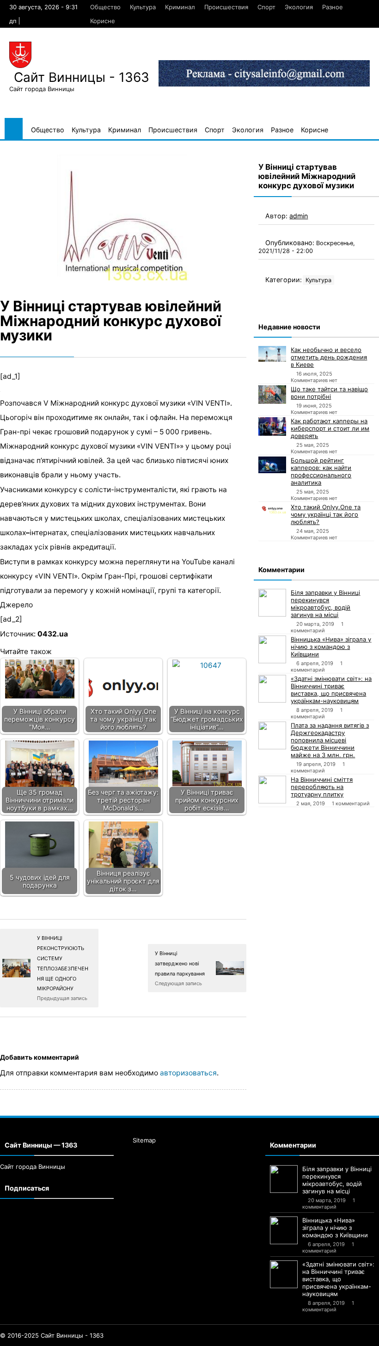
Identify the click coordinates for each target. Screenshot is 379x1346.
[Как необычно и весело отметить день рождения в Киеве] (272, 354)
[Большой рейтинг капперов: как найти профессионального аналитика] (272, 465)
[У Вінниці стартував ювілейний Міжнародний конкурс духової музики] (123, 217)
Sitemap (144, 1140)
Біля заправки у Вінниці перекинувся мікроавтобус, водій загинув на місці (325, 603)
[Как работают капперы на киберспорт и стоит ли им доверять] (272, 426)
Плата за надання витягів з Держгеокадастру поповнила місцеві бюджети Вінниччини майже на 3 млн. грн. (330, 740)
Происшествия (226, 7)
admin (298, 216)
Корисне (102, 21)
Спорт (266, 7)
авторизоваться (188, 1072)
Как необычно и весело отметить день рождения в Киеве (329, 357)
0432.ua (52, 634)
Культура (143, 7)
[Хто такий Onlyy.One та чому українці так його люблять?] (272, 508)
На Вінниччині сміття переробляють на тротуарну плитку (322, 787)
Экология (299, 7)
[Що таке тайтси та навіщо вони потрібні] (272, 394)
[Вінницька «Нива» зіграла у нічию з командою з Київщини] (272, 649)
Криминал (180, 7)
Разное (332, 7)
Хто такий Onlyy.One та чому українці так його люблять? (326, 514)
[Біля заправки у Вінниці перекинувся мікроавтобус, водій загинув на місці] (272, 603)
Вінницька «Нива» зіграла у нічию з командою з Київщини (331, 647)
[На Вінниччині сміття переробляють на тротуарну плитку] (272, 789)
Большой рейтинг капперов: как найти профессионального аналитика (321, 471)
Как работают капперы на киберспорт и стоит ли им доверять (330, 428)
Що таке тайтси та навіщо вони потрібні (329, 392)
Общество (105, 7)
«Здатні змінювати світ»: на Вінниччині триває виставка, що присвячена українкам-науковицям (331, 689)
